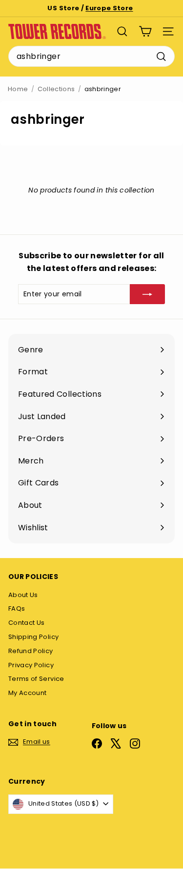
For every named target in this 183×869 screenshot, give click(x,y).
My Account (27, 692)
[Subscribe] (147, 294)
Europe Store (109, 8)
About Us (23, 594)
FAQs (16, 608)
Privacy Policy (31, 665)
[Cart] (145, 31)
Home (18, 89)
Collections (56, 89)
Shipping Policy (33, 636)
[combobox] (91, 56)
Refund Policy (30, 651)
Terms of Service (36, 678)
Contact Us (26, 622)
